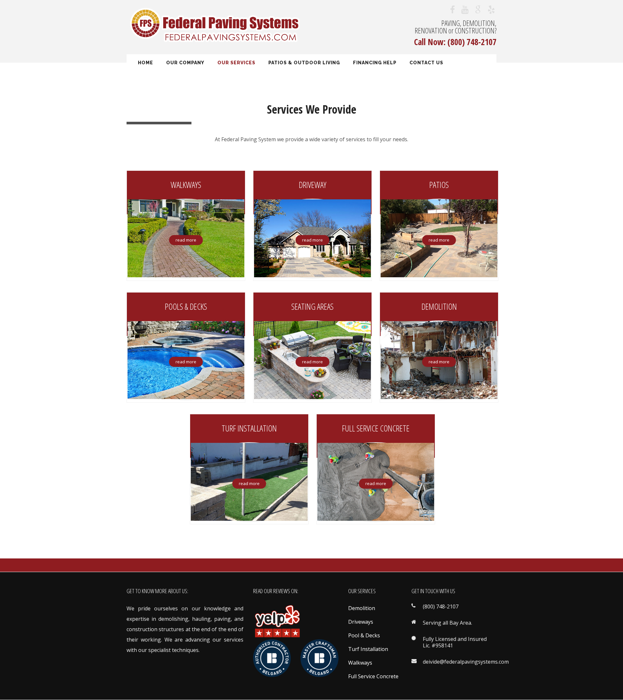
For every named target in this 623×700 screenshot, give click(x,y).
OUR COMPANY (185, 62)
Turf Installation (368, 649)
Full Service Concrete (373, 676)
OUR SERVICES (236, 62)
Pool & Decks (364, 635)
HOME (145, 62)
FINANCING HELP (375, 62)
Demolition (361, 608)
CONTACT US (426, 62)
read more (186, 240)
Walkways (360, 662)
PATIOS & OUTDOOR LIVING (304, 62)
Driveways (360, 621)
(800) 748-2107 (471, 42)
